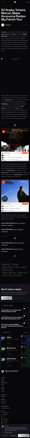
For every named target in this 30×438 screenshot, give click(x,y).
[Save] (24, 336)
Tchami (3, 34)
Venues (3, 391)
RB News (3, 396)
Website (17, 223)
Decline (5, 435)
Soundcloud (4, 231)
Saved (2, 384)
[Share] (26, 2)
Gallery (3, 381)
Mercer (7, 34)
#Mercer (24, 267)
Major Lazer (4, 172)
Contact (3, 403)
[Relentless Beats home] (15, 2)
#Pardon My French (7, 269)
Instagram (4, 225)
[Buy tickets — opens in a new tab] (28, 339)
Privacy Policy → (9, 432)
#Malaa (17, 267)
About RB (3, 401)
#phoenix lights (22, 272)
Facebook (22, 223)
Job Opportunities (5, 408)
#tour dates (17, 275)
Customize (13, 435)
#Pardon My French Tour (8, 272)
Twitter (15, 229)
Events (2, 379)
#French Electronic (7, 267)
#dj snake (15, 264)
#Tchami (4, 275)
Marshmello (8, 99)
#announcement (6, 264)
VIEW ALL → (26, 332)
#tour (10, 275)
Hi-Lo (17, 108)
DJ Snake (3, 32)
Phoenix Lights (18, 174)
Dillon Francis (11, 170)
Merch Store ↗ (4, 383)
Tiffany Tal (8, 25)
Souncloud (10, 225)
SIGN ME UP (6, 298)
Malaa (14, 34)
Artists (2, 389)
